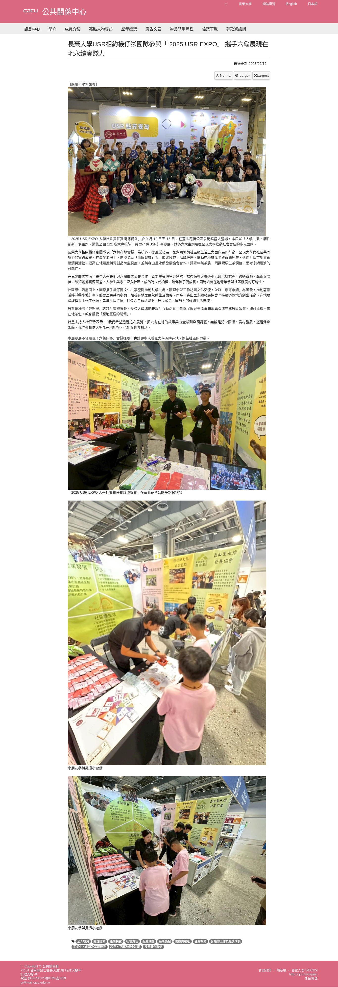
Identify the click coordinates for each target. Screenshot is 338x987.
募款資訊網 (236, 29)
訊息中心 (32, 29)
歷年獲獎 (129, 29)
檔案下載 (210, 29)
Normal (225, 75)
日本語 (312, 4)
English (291, 4)
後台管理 (311, 978)
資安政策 (265, 970)
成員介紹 (73, 29)
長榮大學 (245, 4)
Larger (244, 75)
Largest (263, 75)
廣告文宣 (153, 29)
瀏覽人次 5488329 (304, 970)
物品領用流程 (181, 29)
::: (226, 4)
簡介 (52, 29)
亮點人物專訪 (101, 29)
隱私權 (281, 970)
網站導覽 (269, 4)
